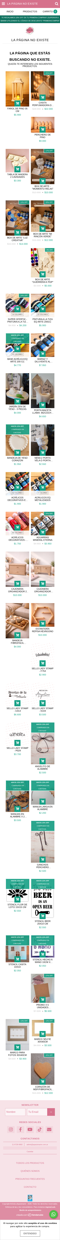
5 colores (42, 493)
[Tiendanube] (30, 1216)
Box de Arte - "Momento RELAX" (42, 187)
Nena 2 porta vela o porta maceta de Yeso (42, 459)
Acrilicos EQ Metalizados (43, 498)
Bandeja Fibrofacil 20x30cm (17, 641)
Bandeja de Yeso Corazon (17, 459)
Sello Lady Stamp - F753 (42, 669)
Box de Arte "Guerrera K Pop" (42, 280)
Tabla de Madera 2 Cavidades (17, 175)
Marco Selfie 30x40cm (42, 1040)
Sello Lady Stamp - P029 (17, 749)
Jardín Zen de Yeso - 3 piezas (17, 407)
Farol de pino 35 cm (17, 109)
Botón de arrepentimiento (30, 1210)
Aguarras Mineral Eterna (42, 538)
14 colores (17, 314)
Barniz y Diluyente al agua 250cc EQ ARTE (42, 360)
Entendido (30, 1233)
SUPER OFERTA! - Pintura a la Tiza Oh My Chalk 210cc (17, 320)
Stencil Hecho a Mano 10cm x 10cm (42, 960)
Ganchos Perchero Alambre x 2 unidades (42, 866)
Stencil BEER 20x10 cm (43, 922)
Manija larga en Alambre (42, 808)
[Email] (49, 1129)
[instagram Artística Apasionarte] (11, 1129)
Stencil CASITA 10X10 (17, 965)
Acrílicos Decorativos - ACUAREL (17, 538)
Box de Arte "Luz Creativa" (17, 239)
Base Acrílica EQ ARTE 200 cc (17, 360)
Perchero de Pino (43, 136)
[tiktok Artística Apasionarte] (39, 1129)
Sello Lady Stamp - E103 (42, 709)
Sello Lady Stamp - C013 (17, 709)
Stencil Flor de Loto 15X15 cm (17, 905)
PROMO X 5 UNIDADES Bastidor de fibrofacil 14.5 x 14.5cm (42, 1006)
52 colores (17, 493)
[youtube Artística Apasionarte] (30, 1129)
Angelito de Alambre (42, 767)
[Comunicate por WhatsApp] (53, 1214)
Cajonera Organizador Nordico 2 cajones (42, 590)
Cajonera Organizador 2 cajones (17, 590)
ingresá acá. (50, 1207)
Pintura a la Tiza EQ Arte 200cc (42, 320)
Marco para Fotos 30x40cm (17, 1053)
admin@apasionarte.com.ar (37, 1144)
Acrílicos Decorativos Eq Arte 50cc (17, 498)
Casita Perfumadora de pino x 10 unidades (42, 103)
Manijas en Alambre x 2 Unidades (17, 815)
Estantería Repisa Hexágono (42, 630)
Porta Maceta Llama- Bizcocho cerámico (42, 411)
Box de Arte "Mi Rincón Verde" (42, 235)
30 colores (17, 354)
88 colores (17, 533)
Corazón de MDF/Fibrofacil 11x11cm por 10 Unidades (42, 1088)
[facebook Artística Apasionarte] (20, 1129)
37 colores (42, 314)
